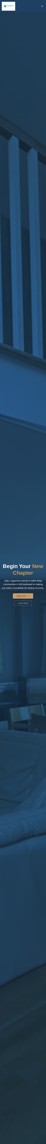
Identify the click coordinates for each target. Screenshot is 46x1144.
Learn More (23, 603)
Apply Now (21, 596)
